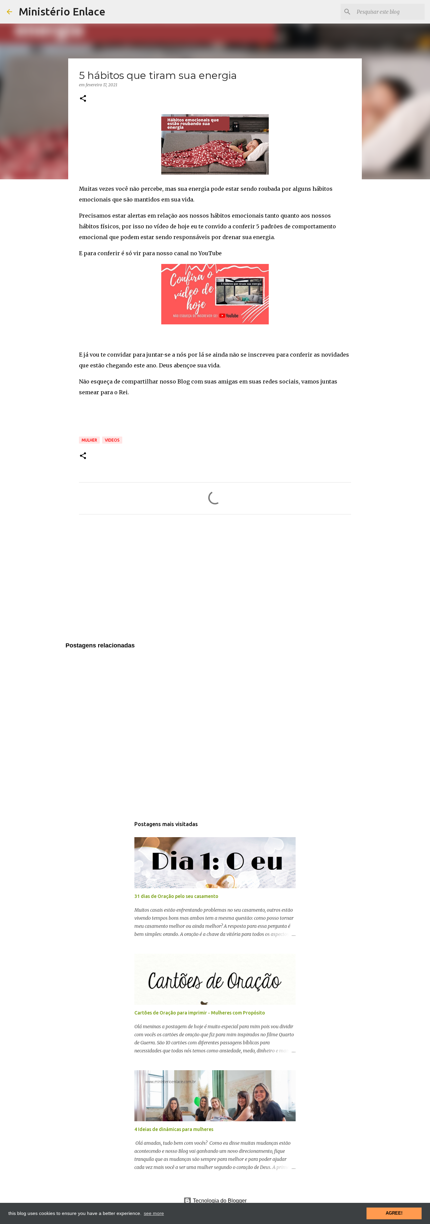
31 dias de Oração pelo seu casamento (176, 896)
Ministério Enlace (62, 11)
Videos (112, 440)
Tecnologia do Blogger (219, 1201)
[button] (83, 98)
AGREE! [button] (394, 1213)
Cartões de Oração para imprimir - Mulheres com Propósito (199, 1012)
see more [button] (154, 1213)
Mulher (89, 440)
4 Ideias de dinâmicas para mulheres (173, 1129)
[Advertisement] (215, 582)
